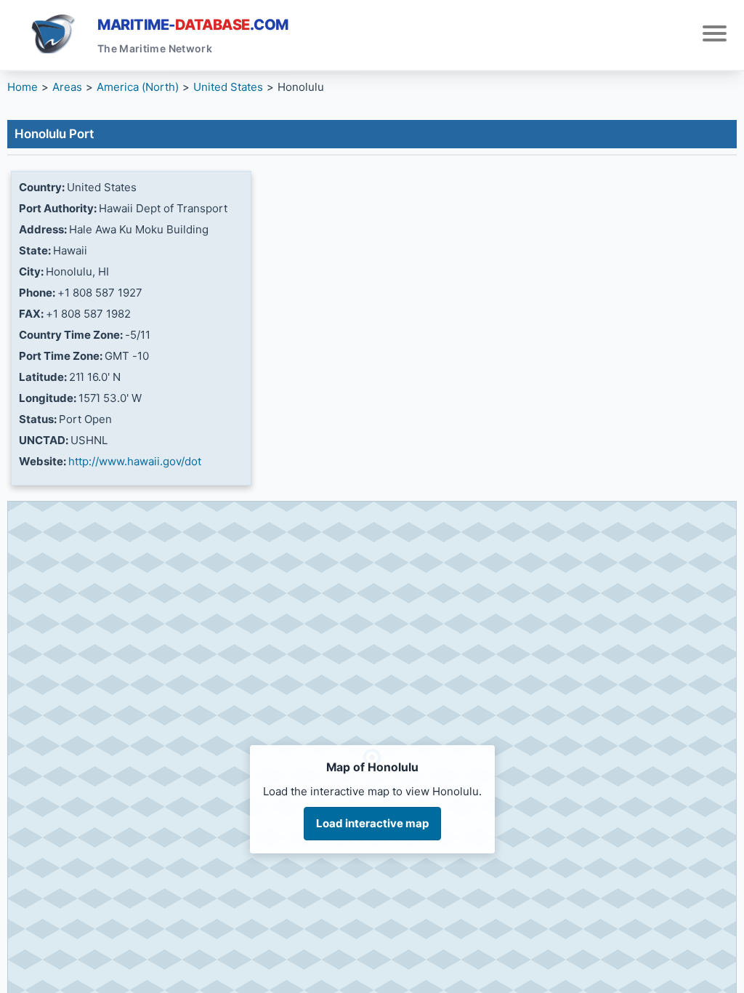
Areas (67, 87)
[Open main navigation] (715, 35)
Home (22, 87)
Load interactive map (372, 823)
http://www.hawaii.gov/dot (134, 461)
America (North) (138, 87)
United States (228, 87)
